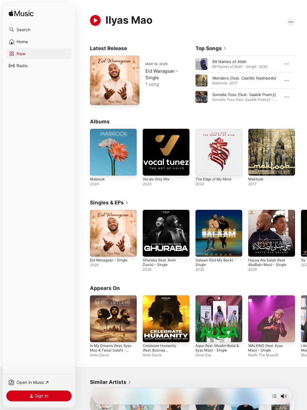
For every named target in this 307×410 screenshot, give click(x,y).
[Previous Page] (189, 80)
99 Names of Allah (229, 61)
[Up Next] (274, 396)
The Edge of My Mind (213, 179)
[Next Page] (301, 80)
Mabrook (97, 179)
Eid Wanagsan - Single (108, 260)
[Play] (95, 20)
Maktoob (255, 179)
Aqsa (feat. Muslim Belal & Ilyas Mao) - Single (217, 347)
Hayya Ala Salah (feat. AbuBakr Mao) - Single (267, 262)
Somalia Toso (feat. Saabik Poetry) (244, 94)
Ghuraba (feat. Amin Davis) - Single (159, 262)
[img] (21, 13)
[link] (211, 48)
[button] (39, 30)
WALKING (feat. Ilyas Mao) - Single (265, 347)
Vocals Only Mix (156, 179)
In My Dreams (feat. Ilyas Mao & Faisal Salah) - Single (110, 350)
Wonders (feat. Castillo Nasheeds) (244, 78)
